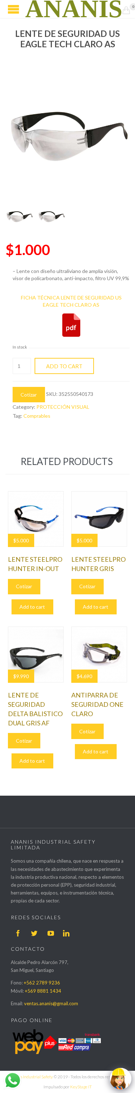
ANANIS (73, 9)
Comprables (36, 416)
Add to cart (64, 366)
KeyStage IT (81, 1086)
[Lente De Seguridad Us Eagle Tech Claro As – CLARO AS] (19, 216)
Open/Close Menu (13, 9)
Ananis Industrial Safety (31, 1076)
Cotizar (29, 395)
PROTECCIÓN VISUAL (62, 407)
